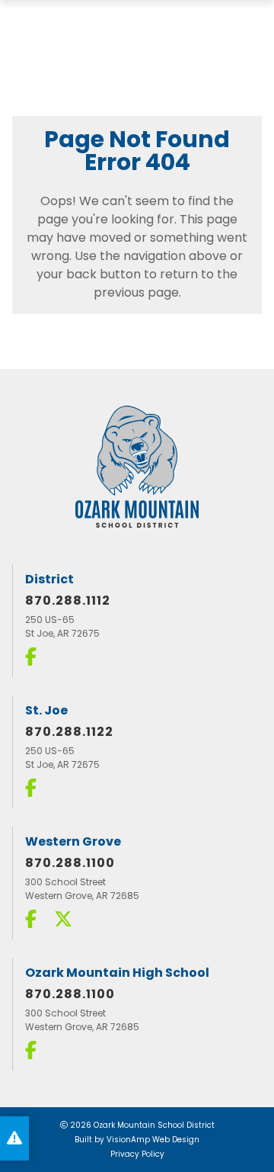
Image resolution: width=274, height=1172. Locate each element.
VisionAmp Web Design (153, 1139)
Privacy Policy (137, 1154)
